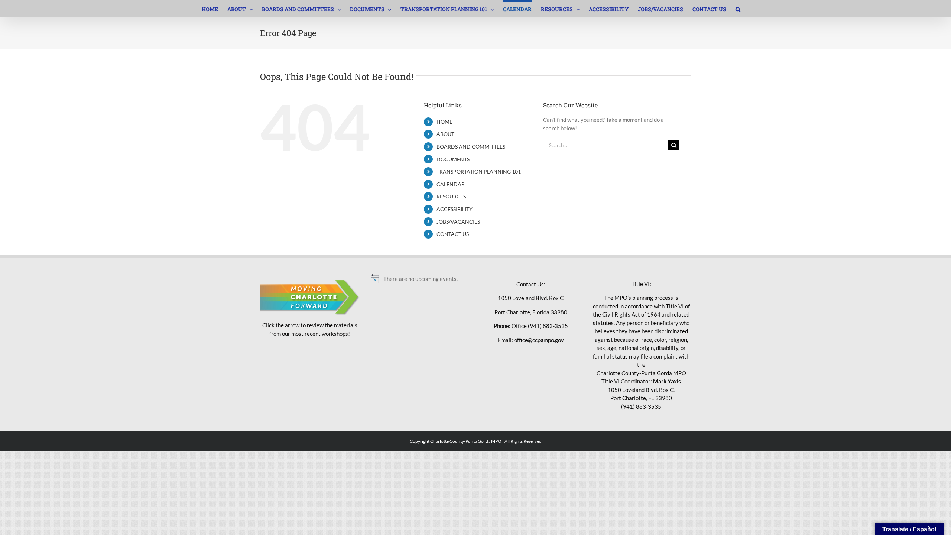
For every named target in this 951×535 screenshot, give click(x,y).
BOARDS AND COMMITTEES (470, 146)
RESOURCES (451, 196)
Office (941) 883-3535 (540, 325)
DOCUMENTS (453, 159)
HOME (444, 122)
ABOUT (445, 134)
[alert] (420, 278)
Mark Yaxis (667, 381)
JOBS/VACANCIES (458, 221)
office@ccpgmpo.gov (539, 340)
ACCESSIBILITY (454, 209)
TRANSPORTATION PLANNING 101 (478, 171)
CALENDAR (450, 184)
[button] (738, 8)
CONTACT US (452, 234)
